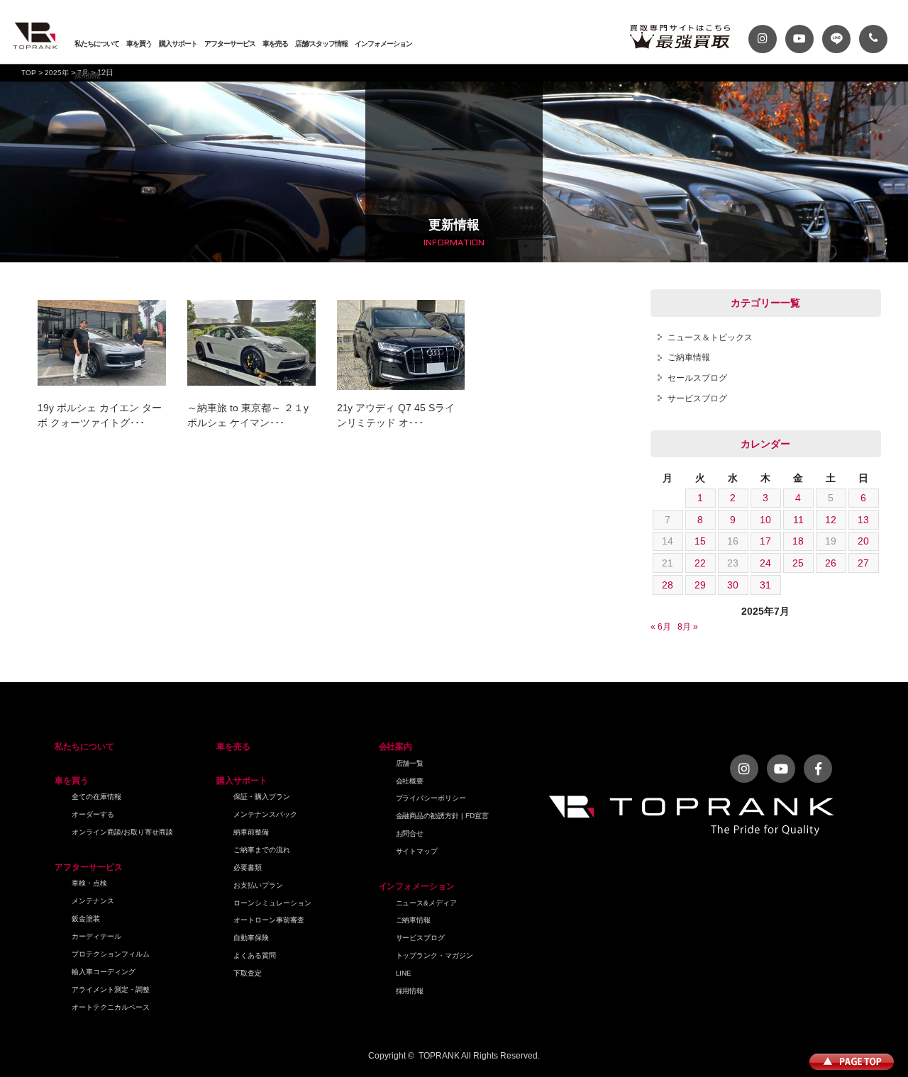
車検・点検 (89, 883)
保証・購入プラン (261, 796)
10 (765, 519)
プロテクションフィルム (111, 954)
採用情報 (87, 75)
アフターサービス (229, 44)
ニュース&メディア (427, 903)
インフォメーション (383, 44)
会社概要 (410, 781)
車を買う (139, 44)
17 (765, 541)
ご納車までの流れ (261, 850)
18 (798, 541)
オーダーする (93, 814)
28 (667, 585)
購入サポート (178, 44)
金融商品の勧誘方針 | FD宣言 (442, 816)
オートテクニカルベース (111, 1007)
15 (700, 541)
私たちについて (96, 44)
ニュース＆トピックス (710, 337)
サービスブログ (697, 398)
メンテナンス (93, 901)
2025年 (57, 73)
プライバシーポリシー (431, 798)
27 (863, 563)
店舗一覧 (410, 763)
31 (765, 585)
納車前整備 (251, 832)
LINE (404, 973)
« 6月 (660, 627)
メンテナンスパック (265, 814)
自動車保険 (251, 938)
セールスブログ (697, 378)
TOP (28, 73)
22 (700, 563)
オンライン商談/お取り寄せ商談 (122, 832)
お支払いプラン (258, 885)
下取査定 (247, 973)
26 (830, 563)
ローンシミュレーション (272, 903)
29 (700, 585)
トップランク (35, 35)
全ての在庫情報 (96, 796)
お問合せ (410, 833)
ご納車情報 (689, 357)
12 (830, 519)
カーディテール (96, 936)
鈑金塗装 (86, 918)
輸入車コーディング (103, 972)
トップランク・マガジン (435, 955)
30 (732, 585)
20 (863, 541)
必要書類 (247, 867)
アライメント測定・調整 (111, 989)
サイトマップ (417, 851)
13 (863, 519)
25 (798, 563)
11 (798, 519)
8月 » (687, 627)
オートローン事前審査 (268, 920)
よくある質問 (254, 955)
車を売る (275, 44)
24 (765, 563)
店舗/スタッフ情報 (321, 44)
